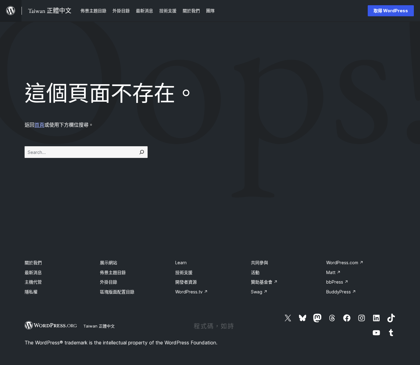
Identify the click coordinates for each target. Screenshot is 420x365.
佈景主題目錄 (113, 272)
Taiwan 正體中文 (99, 326)
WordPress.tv (191, 291)
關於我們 (33, 262)
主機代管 (33, 282)
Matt (333, 272)
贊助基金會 (264, 282)
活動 (255, 272)
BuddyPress (341, 291)
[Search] (142, 152)
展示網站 (108, 262)
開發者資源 (186, 282)
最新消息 (33, 272)
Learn (181, 262)
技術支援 (183, 272)
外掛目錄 (108, 282)
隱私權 (31, 291)
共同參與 (259, 262)
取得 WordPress (391, 10)
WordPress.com (344, 262)
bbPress (337, 282)
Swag (259, 291)
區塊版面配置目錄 (117, 291)
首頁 (39, 125)
